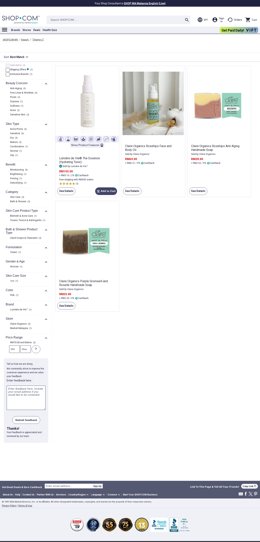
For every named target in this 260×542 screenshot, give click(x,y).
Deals (36, 30)
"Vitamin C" (38, 39)
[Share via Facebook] (246, 494)
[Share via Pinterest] (256, 494)
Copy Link (249, 486)
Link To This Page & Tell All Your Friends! (214, 487)
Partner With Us (45, 494)
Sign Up (97, 486)
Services (61, 494)
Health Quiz (50, 30)
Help (17, 494)
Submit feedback (26, 420)
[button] (79, 495)
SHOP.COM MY (10, 39)
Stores (26, 30)
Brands (15, 30)
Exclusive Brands (20, 74)
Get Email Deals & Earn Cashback (22, 487)
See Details (65, 192)
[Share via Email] (241, 495)
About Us (8, 494)
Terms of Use (25, 505)
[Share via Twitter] (251, 494)
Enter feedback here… (20, 380)
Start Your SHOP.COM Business (140, 494)
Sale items (17, 65)
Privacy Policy (9, 505)
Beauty (25, 39)
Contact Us (28, 494)
